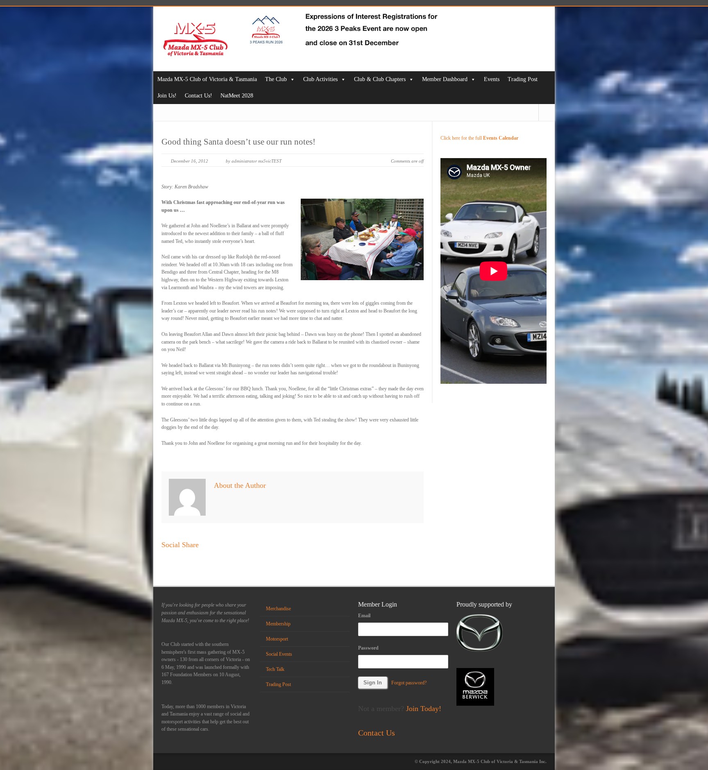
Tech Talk (275, 669)
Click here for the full (479, 138)
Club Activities (320, 79)
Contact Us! (198, 96)
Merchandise (278, 608)
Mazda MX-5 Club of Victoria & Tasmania (207, 79)
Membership (278, 624)
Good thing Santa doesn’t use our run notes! (238, 142)
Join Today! (423, 708)
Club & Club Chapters (380, 79)
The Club (276, 79)
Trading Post (523, 79)
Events (491, 79)
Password (368, 648)
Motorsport (277, 639)
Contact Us (376, 732)
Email (364, 615)
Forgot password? (409, 683)
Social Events (279, 654)
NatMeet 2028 (236, 96)
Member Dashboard (444, 79)
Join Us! (167, 96)
